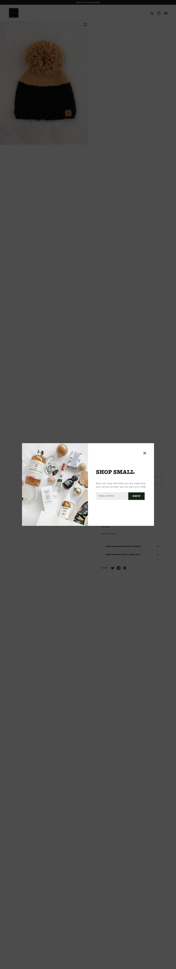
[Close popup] (144, 453)
